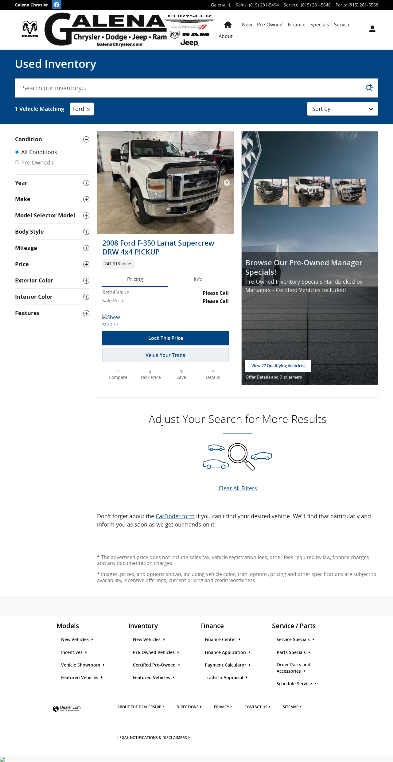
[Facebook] (56, 4)
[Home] (30, 30)
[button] (165, 264)
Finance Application (226, 652)
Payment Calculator (226, 665)
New (247, 24)
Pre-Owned (270, 24)
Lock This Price (165, 338)
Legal (152, 738)
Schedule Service (295, 683)
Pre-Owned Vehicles (154, 652)
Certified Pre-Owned (155, 665)
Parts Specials (292, 652)
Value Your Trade (165, 355)
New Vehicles (75, 639)
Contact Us (255, 707)
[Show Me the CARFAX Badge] (113, 321)
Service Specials (294, 639)
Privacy (221, 707)
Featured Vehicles (80, 677)
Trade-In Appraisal (224, 677)
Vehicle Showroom (81, 665)
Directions (188, 707)
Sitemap (290, 707)
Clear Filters (112, 108)
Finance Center (221, 639)
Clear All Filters (238, 488)
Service (342, 24)
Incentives (72, 652)
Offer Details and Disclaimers (274, 378)
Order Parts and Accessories (293, 668)
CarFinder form (175, 516)
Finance (296, 24)
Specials (319, 24)
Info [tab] (198, 279)
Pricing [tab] (135, 279)
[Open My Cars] (370, 30)
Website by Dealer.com (66, 709)
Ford (78, 108)
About (226, 36)
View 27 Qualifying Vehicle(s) (278, 368)
